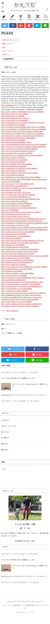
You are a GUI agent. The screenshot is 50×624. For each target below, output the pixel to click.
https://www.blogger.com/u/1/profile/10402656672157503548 (22, 122)
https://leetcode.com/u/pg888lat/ (12, 155)
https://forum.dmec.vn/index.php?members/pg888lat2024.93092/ (23, 146)
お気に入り (6, 54)
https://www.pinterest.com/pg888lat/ (13, 129)
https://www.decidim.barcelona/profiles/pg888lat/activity (20, 199)
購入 (21, 20)
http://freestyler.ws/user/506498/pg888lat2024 (17, 262)
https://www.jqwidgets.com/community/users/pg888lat (20, 243)
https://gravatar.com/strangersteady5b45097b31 (26, 136)
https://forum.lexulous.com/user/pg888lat (15, 267)
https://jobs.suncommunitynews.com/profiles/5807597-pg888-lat (23, 293)
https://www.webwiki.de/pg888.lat (13, 162)
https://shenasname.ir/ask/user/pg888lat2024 (16, 278)
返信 (3, 47)
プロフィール (6, 40)
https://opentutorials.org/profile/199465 (15, 247)
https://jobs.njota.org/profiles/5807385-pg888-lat (18, 195)
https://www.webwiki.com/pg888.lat (13, 166)
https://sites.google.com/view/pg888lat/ (14, 114)
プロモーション (7, 426)
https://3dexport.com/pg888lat (11, 271)
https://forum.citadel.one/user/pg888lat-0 (25, 299)
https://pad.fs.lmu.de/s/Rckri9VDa (12, 251)
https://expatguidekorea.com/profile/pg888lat (17, 269)
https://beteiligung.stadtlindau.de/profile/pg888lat (18, 138)
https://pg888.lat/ (7, 105)
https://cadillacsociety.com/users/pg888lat (15, 258)
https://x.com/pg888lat (35, 112)
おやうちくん (12, 20)
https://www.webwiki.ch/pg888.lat (13, 170)
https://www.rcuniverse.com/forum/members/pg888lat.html (21, 304)
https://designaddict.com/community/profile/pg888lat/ (20, 249)
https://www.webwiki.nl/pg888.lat (12, 175)
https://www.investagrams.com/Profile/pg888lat (17, 273)
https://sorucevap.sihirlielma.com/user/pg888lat (17, 260)
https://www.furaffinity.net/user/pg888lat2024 (16, 203)
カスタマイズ (37, 20)
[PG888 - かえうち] (37, 25)
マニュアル (29, 20)
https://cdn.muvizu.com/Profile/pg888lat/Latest (17, 184)
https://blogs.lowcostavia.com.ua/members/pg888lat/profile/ (22, 282)
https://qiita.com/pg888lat (36, 127)
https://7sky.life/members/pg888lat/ (13, 256)
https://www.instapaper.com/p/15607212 (15, 118)
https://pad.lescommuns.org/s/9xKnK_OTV (15, 214)
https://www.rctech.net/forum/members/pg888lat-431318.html (22, 240)
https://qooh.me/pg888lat (33, 155)
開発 (3, 449)
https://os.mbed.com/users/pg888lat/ (14, 127)
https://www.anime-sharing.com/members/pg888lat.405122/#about (19, 252)
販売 (3, 443)
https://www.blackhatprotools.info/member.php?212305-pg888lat (23, 144)
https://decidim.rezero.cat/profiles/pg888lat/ (16, 179)
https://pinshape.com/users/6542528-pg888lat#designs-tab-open (23, 219)
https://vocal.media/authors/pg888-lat (14, 201)
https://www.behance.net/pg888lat (13, 125)
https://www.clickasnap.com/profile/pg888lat (16, 288)
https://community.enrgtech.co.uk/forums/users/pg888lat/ (20, 284)
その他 (3, 420)
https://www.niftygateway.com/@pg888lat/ (16, 205)
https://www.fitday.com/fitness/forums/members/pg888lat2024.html (24, 223)
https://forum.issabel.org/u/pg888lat (13, 264)
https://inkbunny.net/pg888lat (11, 238)
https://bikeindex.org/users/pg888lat (13, 234)
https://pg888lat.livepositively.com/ (13, 295)
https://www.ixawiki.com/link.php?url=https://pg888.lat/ (20, 306)
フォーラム (46, 20)
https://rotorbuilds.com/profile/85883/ (14, 186)
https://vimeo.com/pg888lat (36, 129)
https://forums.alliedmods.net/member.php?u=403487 (19, 173)
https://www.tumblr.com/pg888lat (12, 116)
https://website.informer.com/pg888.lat (14, 160)
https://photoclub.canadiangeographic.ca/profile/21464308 (21, 221)
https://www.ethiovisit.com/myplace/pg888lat (16, 153)
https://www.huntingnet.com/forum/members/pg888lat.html (27, 229)
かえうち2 (4, 20)
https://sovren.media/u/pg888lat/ (37, 256)
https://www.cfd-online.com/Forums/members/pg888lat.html (22, 131)
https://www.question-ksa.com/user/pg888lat (16, 302)
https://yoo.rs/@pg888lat (9, 210)
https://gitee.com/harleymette (11, 190)
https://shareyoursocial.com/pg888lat (14, 275)
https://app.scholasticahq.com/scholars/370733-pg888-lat (21, 212)
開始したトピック (8, 43)
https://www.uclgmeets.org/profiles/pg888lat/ (16, 164)
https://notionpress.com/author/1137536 (15, 225)
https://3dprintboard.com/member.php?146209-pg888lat (20, 177)
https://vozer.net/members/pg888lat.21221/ (16, 197)
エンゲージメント (8, 51)
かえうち (24, 601)
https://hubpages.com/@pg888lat (12, 245)
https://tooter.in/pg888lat (38, 267)
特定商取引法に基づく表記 (25, 541)
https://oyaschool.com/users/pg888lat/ (14, 291)
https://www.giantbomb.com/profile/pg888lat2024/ (19, 208)
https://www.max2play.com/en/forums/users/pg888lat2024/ (21, 286)
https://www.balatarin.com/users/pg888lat (15, 236)
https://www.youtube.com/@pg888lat (14, 112)
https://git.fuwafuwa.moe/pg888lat (13, 140)
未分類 (3, 438)
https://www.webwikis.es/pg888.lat (13, 157)
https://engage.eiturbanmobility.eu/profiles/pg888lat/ (19, 168)
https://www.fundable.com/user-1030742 (15, 216)
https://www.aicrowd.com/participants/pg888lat (17, 232)
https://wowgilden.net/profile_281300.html (15, 192)
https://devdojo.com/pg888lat (11, 133)
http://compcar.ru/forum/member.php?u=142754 (18, 151)
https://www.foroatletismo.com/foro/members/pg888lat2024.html (23, 188)
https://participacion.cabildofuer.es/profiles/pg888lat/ (19, 149)
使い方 (3, 432)
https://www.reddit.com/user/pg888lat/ (14, 120)
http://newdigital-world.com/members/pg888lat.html (22, 279)
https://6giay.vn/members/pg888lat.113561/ (16, 142)
